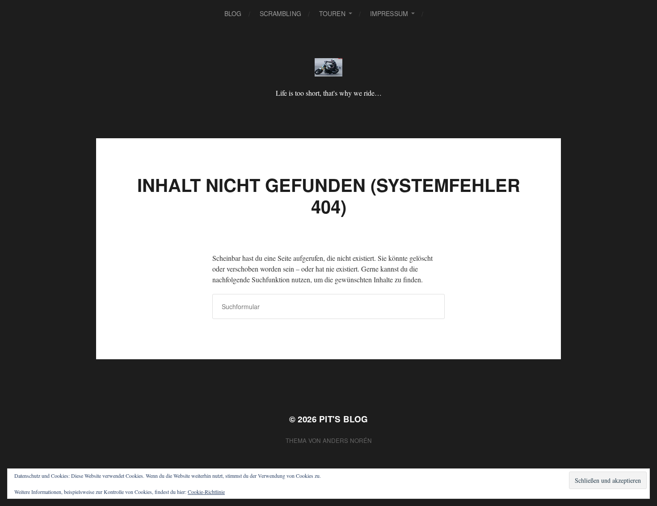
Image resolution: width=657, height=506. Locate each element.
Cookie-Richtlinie (206, 491)
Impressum (389, 13)
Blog (233, 13)
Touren (332, 13)
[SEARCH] (437, 13)
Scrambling (280, 13)
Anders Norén (347, 440)
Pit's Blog (343, 419)
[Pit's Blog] (328, 67)
